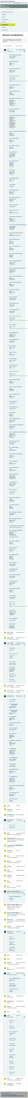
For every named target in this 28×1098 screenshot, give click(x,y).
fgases (9, 861)
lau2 (8, 959)
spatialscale (13, 562)
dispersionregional (13, 197)
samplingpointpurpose (13, 518)
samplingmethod (13, 504)
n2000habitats (13, 757)
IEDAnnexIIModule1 (11, 891)
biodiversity (10, 696)
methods (13, 667)
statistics (13, 1054)
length (12, 1043)
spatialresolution (13, 554)
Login (17, 3)
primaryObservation (13, 418)
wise (8, 1078)
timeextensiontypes (13, 588)
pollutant (13, 412)
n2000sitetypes (13, 769)
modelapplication (13, 309)
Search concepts (19, 45)
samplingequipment (13, 497)
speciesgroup (13, 798)
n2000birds (13, 748)
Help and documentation (7, 12)
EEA (8, 1)
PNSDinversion (13, 406)
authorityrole (13, 152)
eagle (12, 942)
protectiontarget (13, 447)
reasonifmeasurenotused (13, 453)
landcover (10, 931)
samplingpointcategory (13, 512)
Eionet (7, 9)
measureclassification (13, 260)
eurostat (9, 850)
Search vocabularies (8, 45)
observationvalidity (13, 379)
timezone (13, 610)
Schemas (4, 22)
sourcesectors (13, 547)
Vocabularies (5, 24)
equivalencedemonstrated (13, 232)
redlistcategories (13, 792)
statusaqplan (13, 581)
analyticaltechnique (13, 91)
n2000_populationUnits (13, 740)
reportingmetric (13, 467)
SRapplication (13, 569)
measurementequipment (13, 276)
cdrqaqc (13, 170)
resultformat (13, 482)
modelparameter (13, 332)
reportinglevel (13, 461)
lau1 (8, 955)
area (12, 1026)
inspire (9, 926)
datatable (13, 184)
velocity (13, 1066)
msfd (8, 973)
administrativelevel (13, 68)
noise (8, 996)
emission (13, 1038)
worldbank (10, 1083)
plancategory (13, 401)
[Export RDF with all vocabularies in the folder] (24, 51)
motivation (13, 733)
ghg (8, 870)
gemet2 (9, 866)
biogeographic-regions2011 (13, 711)
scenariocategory (13, 540)
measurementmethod (13, 282)
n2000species (13, 776)
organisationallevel (13, 394)
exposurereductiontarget (13, 253)
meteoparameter (13, 303)
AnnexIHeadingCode (13, 896)
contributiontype (13, 178)
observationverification (13, 386)
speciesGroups (13, 989)
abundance (13, 699)
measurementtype (13, 289)
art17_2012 (10, 685)
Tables (3, 17)
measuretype (13, 296)
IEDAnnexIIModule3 (11, 904)
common (9, 809)
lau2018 (9, 962)
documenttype (13, 204)
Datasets (4, 14)
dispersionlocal (13, 190)
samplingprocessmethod (13, 530)
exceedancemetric (13, 239)
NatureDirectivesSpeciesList (13, 785)
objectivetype (13, 365)
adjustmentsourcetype (13, 55)
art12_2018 (10, 637)
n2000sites (13, 764)
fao (8, 855)
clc (12, 936)
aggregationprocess (13, 84)
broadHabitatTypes (13, 978)
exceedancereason (13, 246)
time (12, 1061)
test (8, 1011)
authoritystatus (13, 160)
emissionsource (13, 210)
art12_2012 (10, 632)
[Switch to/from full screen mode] (19, 3)
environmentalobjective (13, 216)
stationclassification (13, 574)
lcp (8, 968)
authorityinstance (13, 145)
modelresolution (13, 339)
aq (8, 49)
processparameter (13, 441)
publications (10, 1001)
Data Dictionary (12, 9)
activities (13, 648)
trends (12, 679)
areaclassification (13, 109)
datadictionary (11, 814)
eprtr (8, 833)
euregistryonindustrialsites (11, 845)
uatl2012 (13, 947)
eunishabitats (13, 728)
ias (8, 880)
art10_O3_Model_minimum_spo (13, 115)
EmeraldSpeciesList (13, 722)
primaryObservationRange (13, 424)
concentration (13, 1031)
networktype (13, 358)
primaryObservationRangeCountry (13, 432)
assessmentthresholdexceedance (13, 131)
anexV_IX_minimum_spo (13, 98)
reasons (13, 674)
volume (13, 1072)
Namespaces (5, 29)
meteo (12, 1049)
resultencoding (13, 474)
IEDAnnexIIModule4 (11, 912)
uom (8, 1015)
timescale (13, 595)
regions (13, 983)
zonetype (13, 623)
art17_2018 (10, 690)
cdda (8, 805)
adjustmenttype (13, 61)
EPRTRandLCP (11, 838)
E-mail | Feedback (6, 1093)
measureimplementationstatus (13, 268)
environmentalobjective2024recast (13, 224)
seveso (9, 1006)
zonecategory (13, 618)
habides (9, 875)
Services (4, 27)
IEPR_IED (10, 919)
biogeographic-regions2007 (13, 705)
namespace (13, 352)
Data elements (5, 19)
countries (13, 661)
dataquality (13, 716)
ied (8, 886)
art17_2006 (10, 643)
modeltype (13, 345)
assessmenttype (13, 138)
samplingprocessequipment (13, 525)
